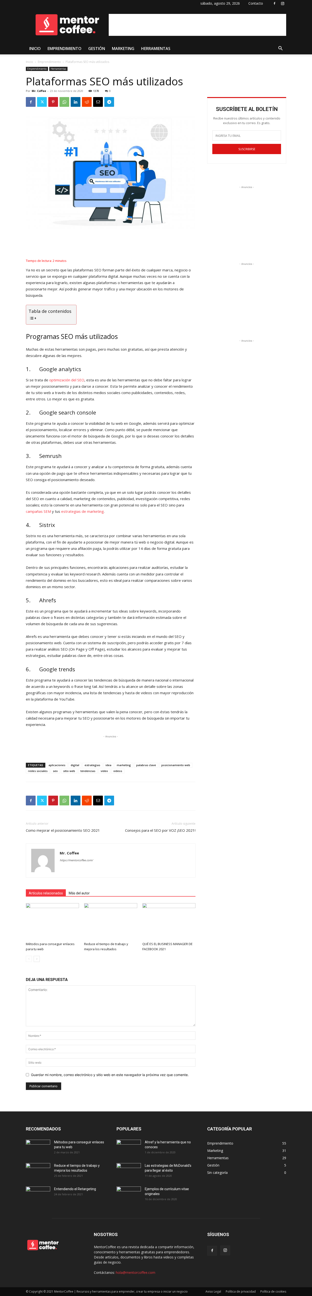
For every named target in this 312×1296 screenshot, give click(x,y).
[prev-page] (29, 959)
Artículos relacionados (46, 893)
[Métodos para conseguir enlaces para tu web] (52, 921)
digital (75, 765)
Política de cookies (273, 1291)
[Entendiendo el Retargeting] (38, 1195)
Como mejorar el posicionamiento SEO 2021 (63, 830)
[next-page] (37, 959)
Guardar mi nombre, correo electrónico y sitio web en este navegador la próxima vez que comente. (110, 1075)
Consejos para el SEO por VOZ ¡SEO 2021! (160, 830)
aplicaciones (57, 765)
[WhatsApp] (64, 102)
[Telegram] (109, 102)
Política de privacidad (241, 1291)
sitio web (69, 771)
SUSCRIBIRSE (246, 149)
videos (117, 771)
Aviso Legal (213, 1291)
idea (108, 765)
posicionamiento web (175, 765)
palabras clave (146, 765)
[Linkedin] (75, 102)
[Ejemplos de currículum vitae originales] (129, 1195)
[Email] (98, 102)
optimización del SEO (66, 379)
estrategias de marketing (82, 511)
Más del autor (79, 893)
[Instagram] (282, 3)
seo (55, 771)
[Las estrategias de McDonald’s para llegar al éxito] (129, 1171)
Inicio (35, 48)
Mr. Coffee (39, 91)
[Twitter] (42, 102)
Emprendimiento (64, 48)
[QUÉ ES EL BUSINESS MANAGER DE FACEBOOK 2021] (168, 921)
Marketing (123, 48)
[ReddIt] (87, 102)
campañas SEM (38, 511)
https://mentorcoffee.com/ (76, 860)
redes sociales (38, 771)
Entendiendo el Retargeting (75, 1189)
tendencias (87, 771)
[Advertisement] (197, 25)
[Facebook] (274, 3)
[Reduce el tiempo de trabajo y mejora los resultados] (110, 921)
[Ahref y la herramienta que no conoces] (129, 1148)
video (104, 771)
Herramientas (155, 48)
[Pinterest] (53, 102)
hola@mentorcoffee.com (135, 1272)
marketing (124, 765)
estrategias (92, 765)
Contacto (255, 3)
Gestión (96, 48)
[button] (280, 49)
